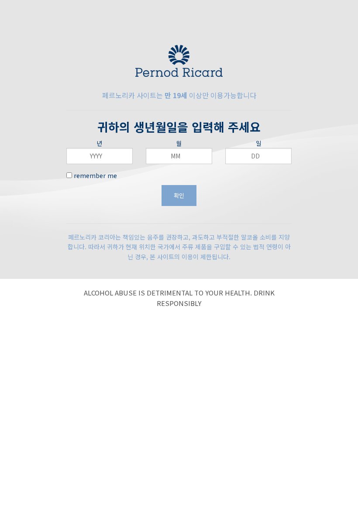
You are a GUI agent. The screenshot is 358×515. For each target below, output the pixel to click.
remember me (94, 175)
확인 (179, 195)
